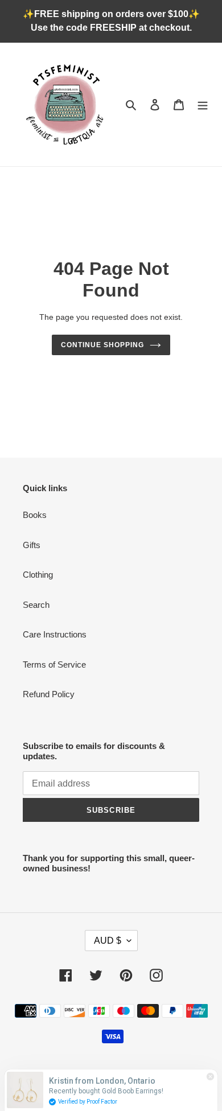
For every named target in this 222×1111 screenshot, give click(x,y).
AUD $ (107, 940)
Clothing (38, 574)
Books (35, 515)
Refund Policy (49, 694)
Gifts (31, 545)
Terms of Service (54, 664)
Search (36, 605)
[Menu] (203, 104)
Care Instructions (55, 634)
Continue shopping (102, 345)
